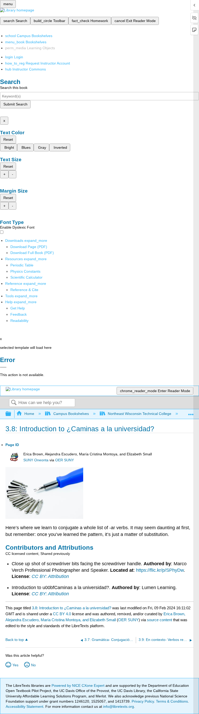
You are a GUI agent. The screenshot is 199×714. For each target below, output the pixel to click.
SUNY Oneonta (35, 460)
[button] (18, 314)
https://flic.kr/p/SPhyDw (160, 570)
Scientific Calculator (26, 277)
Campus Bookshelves (71, 414)
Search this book (13, 88)
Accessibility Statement (24, 706)
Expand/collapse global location (191, 412)
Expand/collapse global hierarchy (11, 414)
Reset (8, 139)
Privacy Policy (143, 701)
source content (159, 620)
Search (13, 403)
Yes (15, 665)
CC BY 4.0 (62, 614)
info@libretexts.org (118, 706)
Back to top (14, 640)
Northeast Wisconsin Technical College (139, 414)
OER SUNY (64, 460)
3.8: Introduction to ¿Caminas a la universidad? (71, 608)
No (33, 665)
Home (29, 414)
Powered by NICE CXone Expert (78, 685)
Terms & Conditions (172, 701)
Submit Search (15, 104)
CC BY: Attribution (50, 576)
